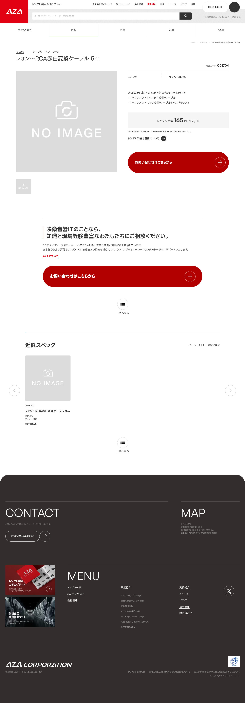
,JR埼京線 (201, 533)
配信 (171, 30)
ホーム (193, 42)
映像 (73, 30)
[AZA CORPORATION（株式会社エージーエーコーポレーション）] (14, 11)
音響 (122, 30)
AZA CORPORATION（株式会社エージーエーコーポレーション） (38, 664)
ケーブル (30, 406)
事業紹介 (203, 42)
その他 (220, 30)
